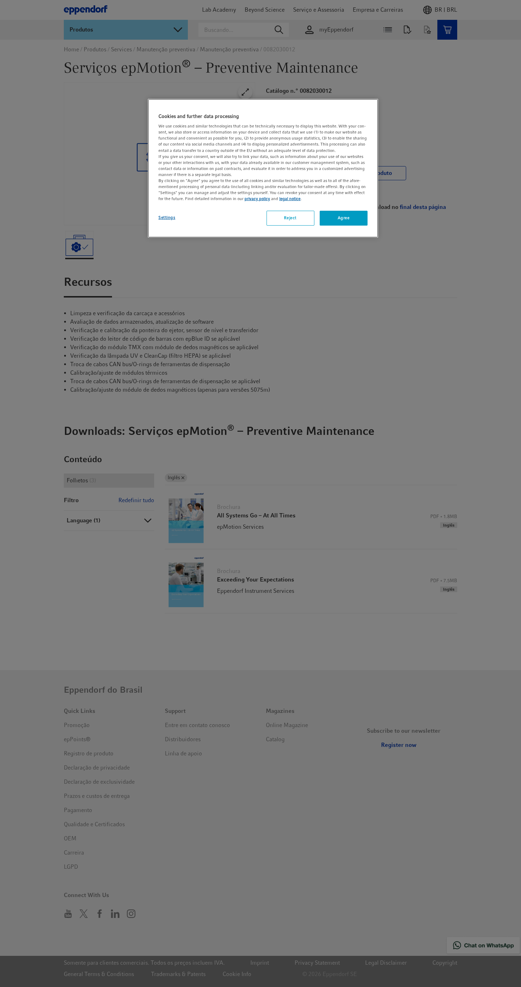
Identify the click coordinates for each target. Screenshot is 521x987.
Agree (344, 217)
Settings (166, 217)
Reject (290, 217)
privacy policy (257, 198)
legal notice (290, 198)
